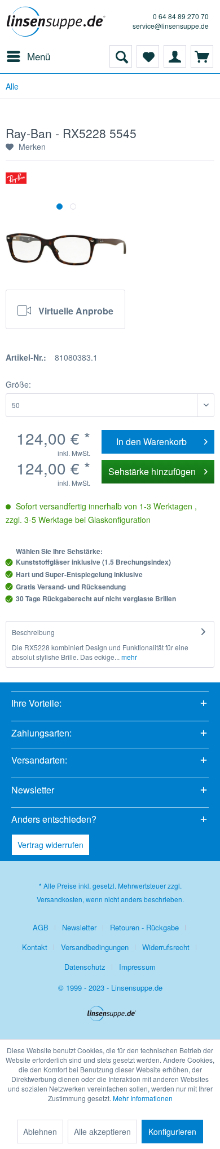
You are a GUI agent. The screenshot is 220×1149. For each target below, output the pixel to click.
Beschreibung (33, 632)
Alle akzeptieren (102, 1131)
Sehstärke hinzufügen (152, 471)
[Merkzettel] (148, 56)
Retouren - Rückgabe (144, 927)
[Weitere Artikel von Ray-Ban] (16, 182)
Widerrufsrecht (166, 947)
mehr (128, 657)
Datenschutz (84, 966)
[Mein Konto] (175, 56)
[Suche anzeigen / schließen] (120, 56)
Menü (38, 56)
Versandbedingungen (95, 947)
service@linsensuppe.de (171, 25)
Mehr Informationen (143, 1098)
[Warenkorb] (202, 56)
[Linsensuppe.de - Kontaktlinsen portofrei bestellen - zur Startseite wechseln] (58, 22)
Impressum (137, 966)
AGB (41, 927)
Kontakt (34, 947)
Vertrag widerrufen (50, 844)
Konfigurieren (172, 1131)
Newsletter (79, 927)
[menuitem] (28, 56)
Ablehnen (40, 1131)
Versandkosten (59, 899)
